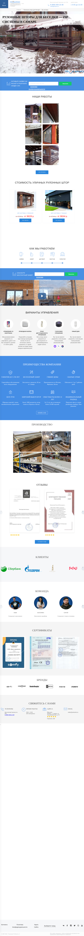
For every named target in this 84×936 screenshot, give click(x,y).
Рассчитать (25, 220)
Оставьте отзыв (42, 541)
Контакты (4, 924)
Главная (19, 9)
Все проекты (42, 172)
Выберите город (49, 926)
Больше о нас (42, 412)
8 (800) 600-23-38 (9, 715)
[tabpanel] (42, 42)
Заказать (65, 83)
